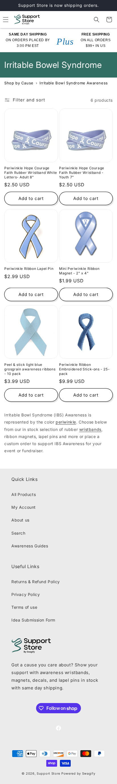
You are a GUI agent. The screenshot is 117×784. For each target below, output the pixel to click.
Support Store (48, 773)
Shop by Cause (19, 83)
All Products (23, 494)
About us (20, 520)
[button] (96, 19)
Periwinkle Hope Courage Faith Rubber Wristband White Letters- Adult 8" (30, 172)
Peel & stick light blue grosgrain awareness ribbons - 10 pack (29, 369)
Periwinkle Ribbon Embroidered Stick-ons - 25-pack (84, 369)
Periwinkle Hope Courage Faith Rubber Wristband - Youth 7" (81, 172)
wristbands (90, 429)
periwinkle (66, 422)
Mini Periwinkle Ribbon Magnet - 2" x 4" (79, 270)
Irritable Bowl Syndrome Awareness (73, 83)
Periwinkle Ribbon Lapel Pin (28, 268)
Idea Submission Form (33, 620)
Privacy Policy (25, 594)
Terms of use (24, 607)
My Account (23, 507)
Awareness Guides (29, 545)
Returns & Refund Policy (35, 581)
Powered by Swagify (78, 773)
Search (18, 533)
